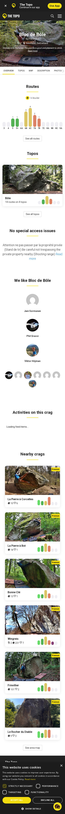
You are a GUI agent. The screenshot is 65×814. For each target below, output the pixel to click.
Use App (55, 5)
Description (43, 71)
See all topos (32, 214)
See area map (32, 747)
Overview (9, 71)
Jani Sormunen (32, 311)
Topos (21, 71)
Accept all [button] (16, 800)
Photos (58, 71)
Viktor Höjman (32, 361)
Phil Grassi (34, 39)
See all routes (32, 138)
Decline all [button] (47, 800)
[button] (32, 808)
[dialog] (32, 788)
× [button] (61, 765)
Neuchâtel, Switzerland (37, 43)
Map (31, 71)
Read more (32, 51)
